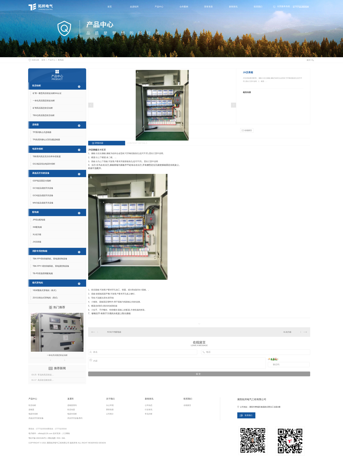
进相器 (35, 124)
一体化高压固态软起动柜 (57, 355)
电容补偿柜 (37, 149)
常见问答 (148, 414)
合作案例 (184, 6)
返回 (309, 60)
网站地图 (52, 438)
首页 (109, 6)
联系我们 (258, 6)
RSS (58, 438)
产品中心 (159, 6)
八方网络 (66, 433)
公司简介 (110, 414)
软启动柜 (36, 85)
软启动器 (71, 409)
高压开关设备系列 (74, 418)
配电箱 (61, 60)
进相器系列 (72, 405)
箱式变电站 (37, 282)
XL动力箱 (287, 332)
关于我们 (110, 399)
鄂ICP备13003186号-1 (38, 438)
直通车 (70, 399)
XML (63, 438)
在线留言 (248, 130)
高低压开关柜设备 (40, 173)
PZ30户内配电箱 (114, 332)
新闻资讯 (233, 6)
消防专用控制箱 (39, 251)
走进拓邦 (134, 6)
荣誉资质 (208, 6)
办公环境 (110, 405)
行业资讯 (148, 409)
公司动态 (148, 405)
